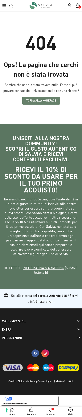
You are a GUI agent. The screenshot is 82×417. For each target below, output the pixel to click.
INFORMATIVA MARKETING (43, 268)
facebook (35, 353)
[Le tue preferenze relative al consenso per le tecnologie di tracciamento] (6, 410)
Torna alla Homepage (41, 100)
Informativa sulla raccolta (15, 403)
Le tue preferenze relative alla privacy (33, 399)
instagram (45, 353)
